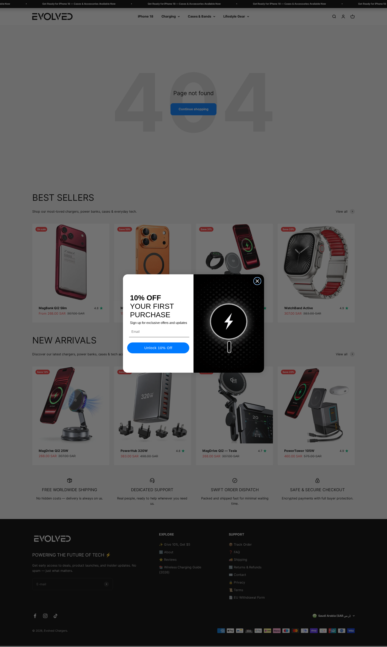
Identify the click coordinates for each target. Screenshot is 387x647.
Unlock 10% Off (158, 348)
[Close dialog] (257, 281)
